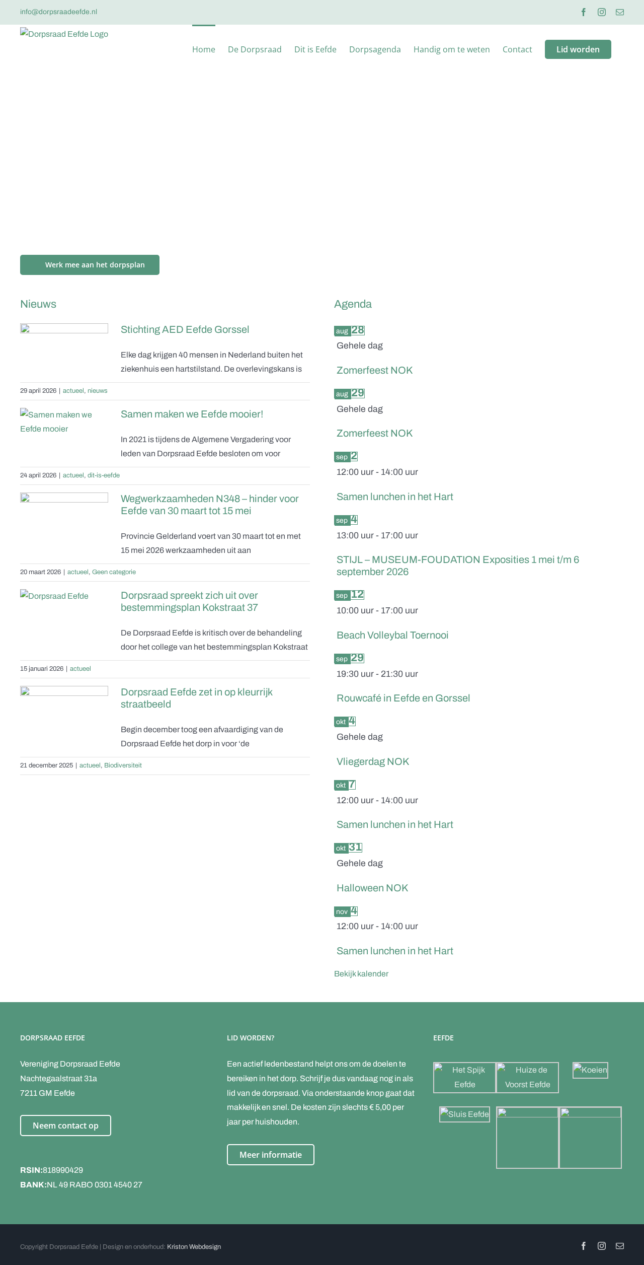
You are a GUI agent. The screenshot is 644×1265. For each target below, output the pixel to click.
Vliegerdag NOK (373, 761)
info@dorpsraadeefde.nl (58, 12)
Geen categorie (114, 572)
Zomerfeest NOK (375, 370)
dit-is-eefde (104, 475)
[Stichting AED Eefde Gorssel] (64, 351)
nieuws (98, 390)
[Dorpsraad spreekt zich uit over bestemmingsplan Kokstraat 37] (64, 612)
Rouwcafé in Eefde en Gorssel (403, 698)
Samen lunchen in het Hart (395, 496)
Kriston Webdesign (194, 1246)
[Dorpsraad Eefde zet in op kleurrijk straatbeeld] (64, 713)
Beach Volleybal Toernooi (393, 635)
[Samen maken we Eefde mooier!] (64, 435)
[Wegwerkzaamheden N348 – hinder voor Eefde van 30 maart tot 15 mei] (64, 520)
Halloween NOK (372, 887)
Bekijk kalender (361, 973)
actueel (73, 390)
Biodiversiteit (123, 765)
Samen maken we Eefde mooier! (192, 413)
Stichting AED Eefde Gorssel (185, 329)
